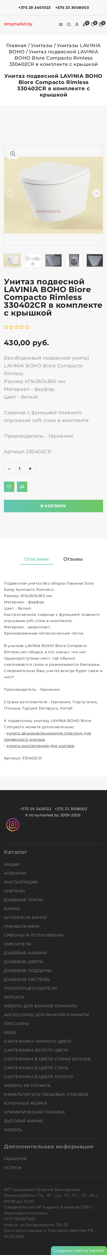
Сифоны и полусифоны (34, 935)
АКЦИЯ (12, 864)
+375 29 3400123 (34, 7)
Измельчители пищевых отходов (47, 1094)
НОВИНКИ (16, 873)
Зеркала (15, 997)
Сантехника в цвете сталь (37, 1067)
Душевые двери (24, 961)
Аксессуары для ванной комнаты (47, 1014)
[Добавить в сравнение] (22, 487)
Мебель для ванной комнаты (41, 1005)
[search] (69, 24)
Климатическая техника (35, 1112)
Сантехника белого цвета (36, 1050)
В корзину (53, 505)
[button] (96, 193)
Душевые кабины (26, 952)
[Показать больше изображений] (13, 154)
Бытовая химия (24, 1120)
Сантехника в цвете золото (39, 1076)
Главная (16, 45)
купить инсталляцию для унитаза (40, 745)
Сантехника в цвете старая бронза (48, 1058)
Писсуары (17, 1023)
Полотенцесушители (31, 988)
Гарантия (16, 1158)
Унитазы (42, 45)
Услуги (13, 1167)
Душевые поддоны (28, 970)
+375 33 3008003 (72, 7)
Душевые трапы (24, 899)
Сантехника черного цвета (38, 1041)
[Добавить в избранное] (9, 487)
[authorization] (77, 24)
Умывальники (22, 926)
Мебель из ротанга (28, 1085)
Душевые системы (27, 979)
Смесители (18, 944)
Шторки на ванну (26, 917)
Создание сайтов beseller (79, 1250)
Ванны (13, 908)
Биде (10, 1032)
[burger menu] (61, 24)
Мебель (14, 1129)
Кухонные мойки (26, 1103)
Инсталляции (21, 882)
